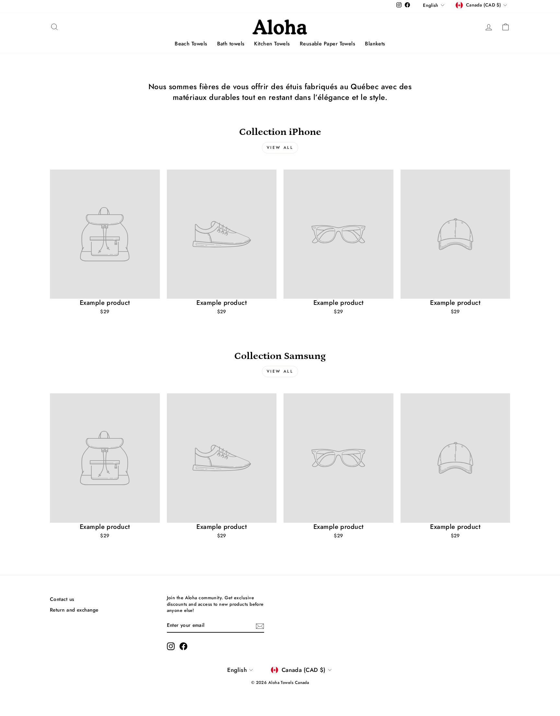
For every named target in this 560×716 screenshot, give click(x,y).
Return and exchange (74, 610)
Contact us (62, 599)
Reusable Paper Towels (327, 43)
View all (280, 147)
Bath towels (231, 43)
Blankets (375, 43)
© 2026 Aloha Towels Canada (280, 683)
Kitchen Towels (272, 43)
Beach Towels (191, 43)
